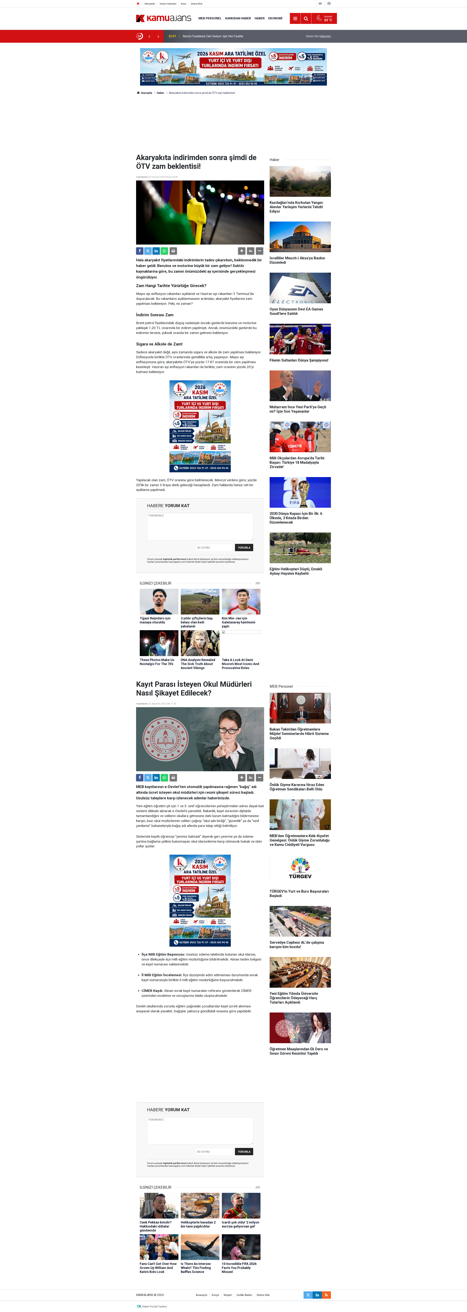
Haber (260, 18)
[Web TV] (320, 3)
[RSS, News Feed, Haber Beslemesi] (326, 1295)
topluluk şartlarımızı (175, 559)
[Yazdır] (173, 251)
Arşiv (183, 3)
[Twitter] (148, 251)
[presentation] (149, 36)
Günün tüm (318, 36)
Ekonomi (275, 18)
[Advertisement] (233, 125)
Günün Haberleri (168, 3)
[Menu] (295, 18)
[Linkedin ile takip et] (317, 1295)
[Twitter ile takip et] (308, 1295)
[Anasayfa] (138, 3)
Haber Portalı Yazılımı (154, 1306)
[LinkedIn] (156, 251)
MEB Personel (210, 18)
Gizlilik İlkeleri (244, 1295)
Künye (215, 1295)
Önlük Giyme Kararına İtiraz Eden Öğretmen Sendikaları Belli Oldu (224, 36)
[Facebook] (139, 251)
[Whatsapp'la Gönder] (164, 251)
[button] (241, 251)
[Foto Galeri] (329, 3)
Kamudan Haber (238, 18)
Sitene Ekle (196, 3)
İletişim (228, 1295)
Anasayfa (146, 92)
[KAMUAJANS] (163, 18)
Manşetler (150, 3)
